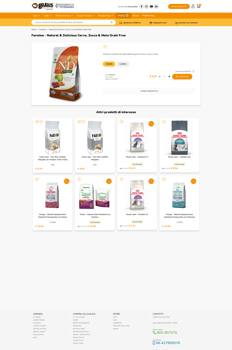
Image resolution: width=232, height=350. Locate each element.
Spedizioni (77, 326)
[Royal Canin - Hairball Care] (179, 137)
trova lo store (178, 6)
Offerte (121, 15)
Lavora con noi (39, 326)
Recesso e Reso (79, 329)
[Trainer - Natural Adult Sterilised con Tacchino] (94, 195)
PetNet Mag (148, 15)
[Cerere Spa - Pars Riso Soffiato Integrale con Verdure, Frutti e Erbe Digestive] (52, 137)
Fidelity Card (78, 343)
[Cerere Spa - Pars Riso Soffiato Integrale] (94, 137)
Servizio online (39, 332)
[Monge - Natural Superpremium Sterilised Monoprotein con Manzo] (52, 195)
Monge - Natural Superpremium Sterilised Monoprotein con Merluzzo (179, 215)
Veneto (116, 329)
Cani (35, 15)
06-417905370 (168, 343)
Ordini (75, 320)
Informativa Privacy (81, 332)
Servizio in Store (39, 329)
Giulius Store (38, 335)
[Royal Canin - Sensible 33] (137, 195)
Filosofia (37, 323)
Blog (35, 337)
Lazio (115, 320)
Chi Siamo (37, 317)
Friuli (115, 317)
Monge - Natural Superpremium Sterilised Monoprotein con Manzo (52, 215)
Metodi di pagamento (81, 323)
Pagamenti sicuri (160, 23)
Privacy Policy (78, 337)
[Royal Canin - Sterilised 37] (137, 137)
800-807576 (167, 332)
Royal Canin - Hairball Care (179, 157)
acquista (184, 76)
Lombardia (117, 323)
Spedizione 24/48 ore (132, 23)
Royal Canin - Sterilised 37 (137, 157)
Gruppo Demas (39, 320)
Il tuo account (79, 317)
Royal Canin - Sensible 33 (137, 214)
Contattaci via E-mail (161, 317)
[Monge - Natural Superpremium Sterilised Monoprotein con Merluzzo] (179, 195)
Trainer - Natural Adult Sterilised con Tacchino (95, 215)
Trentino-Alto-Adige (121, 326)
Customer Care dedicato (188, 23)
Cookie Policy (78, 340)
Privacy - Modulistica (81, 335)
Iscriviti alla (128, 6)
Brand (136, 15)
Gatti (46, 15)
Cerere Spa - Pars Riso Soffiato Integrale (95, 158)
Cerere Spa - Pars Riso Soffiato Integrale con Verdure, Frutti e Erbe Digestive (52, 160)
